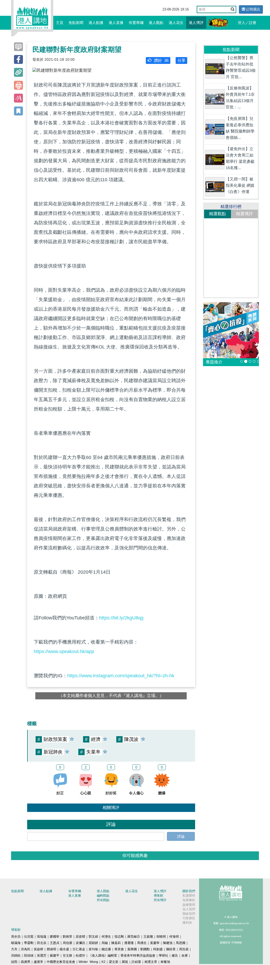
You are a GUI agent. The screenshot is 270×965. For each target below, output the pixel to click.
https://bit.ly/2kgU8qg (121, 617)
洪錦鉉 (16, 955)
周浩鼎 (184, 949)
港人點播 (96, 23)
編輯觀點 (103, 895)
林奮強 (165, 962)
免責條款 (188, 900)
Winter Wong (88, 962)
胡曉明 (161, 936)
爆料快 (187, 922)
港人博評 (196, 23)
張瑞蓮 (41, 936)
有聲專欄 (136, 23)
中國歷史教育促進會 (61, 962)
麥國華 (54, 936)
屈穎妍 (93, 943)
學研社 (163, 955)
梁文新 (113, 962)
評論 (181, 836)
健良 (175, 955)
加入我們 (188, 909)
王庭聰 (148, 936)
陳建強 (167, 943)
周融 (105, 943)
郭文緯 (93, 936)
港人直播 (116, 23)
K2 (103, 962)
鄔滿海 (16, 943)
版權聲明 (188, 905)
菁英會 (119, 949)
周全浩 (16, 936)
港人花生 (176, 23)
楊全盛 (64, 949)
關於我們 (188, 891)
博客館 (158, 895)
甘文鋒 (67, 955)
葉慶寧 (155, 943)
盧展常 (38, 962)
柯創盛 (158, 949)
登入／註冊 (247, 23)
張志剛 (119, 936)
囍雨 (14, 962)
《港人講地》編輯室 (103, 955)
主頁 (59, 23)
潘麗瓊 (129, 943)
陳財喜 (171, 949)
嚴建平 (54, 955)
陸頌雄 (28, 955)
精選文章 (150, 962)
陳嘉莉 (116, 943)
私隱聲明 (188, 895)
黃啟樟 (38, 949)
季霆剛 (28, 943)
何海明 (174, 936)
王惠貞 (54, 943)
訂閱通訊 (252, 9)
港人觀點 (156, 23)
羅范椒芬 (133, 936)
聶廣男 (25, 962)
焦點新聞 (76, 23)
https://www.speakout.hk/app (64, 651)
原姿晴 (80, 936)
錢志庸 (106, 949)
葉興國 (132, 949)
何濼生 (106, 936)
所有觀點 (103, 900)
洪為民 (25, 949)
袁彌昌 (80, 943)
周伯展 (67, 943)
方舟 (14, 949)
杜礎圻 (80, 955)
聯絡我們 (188, 914)
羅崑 (125, 962)
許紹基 (136, 962)
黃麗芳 (41, 955)
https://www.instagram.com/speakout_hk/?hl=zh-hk (120, 675)
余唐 (184, 955)
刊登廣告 (188, 918)
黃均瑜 (93, 949)
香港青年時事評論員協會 (137, 955)
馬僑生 (142, 943)
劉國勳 (145, 949)
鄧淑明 (51, 949)
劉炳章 (67, 936)
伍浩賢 (28, 936)
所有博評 (160, 900)
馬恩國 (180, 943)
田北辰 (41, 943)
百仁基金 (79, 949)
